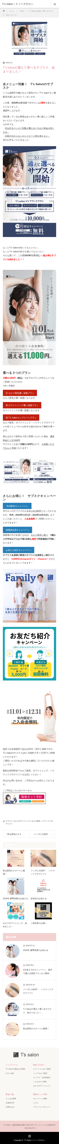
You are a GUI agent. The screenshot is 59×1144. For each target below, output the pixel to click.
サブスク (9, 821)
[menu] (55, 4)
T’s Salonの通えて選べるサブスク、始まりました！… (37, 1011)
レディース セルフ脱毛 (42, 1069)
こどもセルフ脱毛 (40, 1082)
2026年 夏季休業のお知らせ (15, 898)
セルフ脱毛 (36, 821)
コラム (35, 1103)
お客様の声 (10, 1103)
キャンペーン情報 (40, 1099)
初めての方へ (39, 1065)
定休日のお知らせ (39, 898)
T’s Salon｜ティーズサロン (34, 1140)
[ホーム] (4, 10)
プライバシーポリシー (41, 1107)
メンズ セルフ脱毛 (40, 1073)
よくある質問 (11, 1099)
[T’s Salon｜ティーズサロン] (25, 4)
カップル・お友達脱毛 (41, 1077)
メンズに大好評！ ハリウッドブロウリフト (43, 872)
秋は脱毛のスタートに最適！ (14, 872)
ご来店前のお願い (39, 923)
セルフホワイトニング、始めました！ (15, 924)
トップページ (12, 1065)
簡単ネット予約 (40, 1094)
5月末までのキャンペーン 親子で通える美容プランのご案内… (37, 972)
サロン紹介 (10, 1073)
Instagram (29, 1135)
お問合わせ (10, 1107)
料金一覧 (10, 1094)
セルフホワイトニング (22, 821)
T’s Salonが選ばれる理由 (15, 1069)
